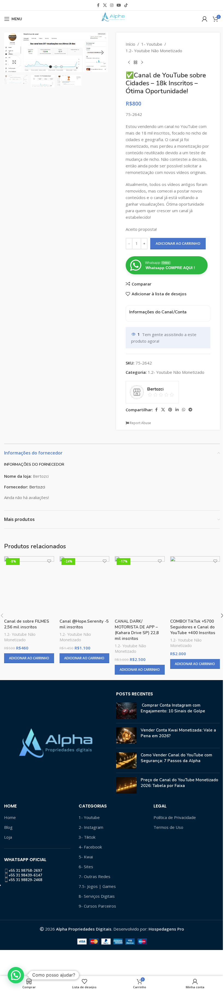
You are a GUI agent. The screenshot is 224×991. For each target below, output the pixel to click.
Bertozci (37, 486)
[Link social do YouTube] (119, 5)
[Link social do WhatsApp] (183, 409)
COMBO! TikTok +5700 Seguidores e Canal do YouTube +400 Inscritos (192, 627)
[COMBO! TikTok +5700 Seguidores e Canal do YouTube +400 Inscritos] (195, 586)
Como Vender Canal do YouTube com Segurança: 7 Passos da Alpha (176, 757)
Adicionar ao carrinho (178, 243)
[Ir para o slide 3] (61, 66)
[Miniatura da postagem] (126, 711)
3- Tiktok (87, 837)
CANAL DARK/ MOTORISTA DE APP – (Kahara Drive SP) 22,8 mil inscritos (137, 630)
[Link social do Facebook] (98, 5)
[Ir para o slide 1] (50, 66)
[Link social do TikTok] (126, 5)
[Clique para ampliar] (14, 62)
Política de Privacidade (175, 817)
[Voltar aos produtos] (135, 62)
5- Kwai (86, 856)
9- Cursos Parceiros (97, 906)
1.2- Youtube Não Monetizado (154, 50)
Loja (8, 837)
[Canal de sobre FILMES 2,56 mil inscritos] (29, 586)
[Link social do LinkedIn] (177, 409)
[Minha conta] (204, 18)
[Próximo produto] (142, 62)
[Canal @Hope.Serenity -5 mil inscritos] (85, 586)
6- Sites (86, 866)
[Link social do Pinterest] (170, 409)
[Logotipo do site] (112, 18)
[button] (9, 52)
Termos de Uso (168, 827)
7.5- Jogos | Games (97, 886)
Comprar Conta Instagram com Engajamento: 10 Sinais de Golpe (173, 708)
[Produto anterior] (129, 62)
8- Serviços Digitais (97, 896)
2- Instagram (91, 827)
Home (10, 817)
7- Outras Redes (94, 876)
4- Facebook (90, 847)
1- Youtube (151, 44)
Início (130, 44)
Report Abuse (140, 423)
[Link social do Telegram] (190, 409)
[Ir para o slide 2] (56, 66)
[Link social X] (104, 5)
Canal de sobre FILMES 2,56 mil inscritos (26, 624)
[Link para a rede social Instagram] (111, 5)
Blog (8, 827)
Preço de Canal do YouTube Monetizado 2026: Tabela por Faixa (179, 782)
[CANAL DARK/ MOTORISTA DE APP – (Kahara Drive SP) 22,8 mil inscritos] (140, 586)
